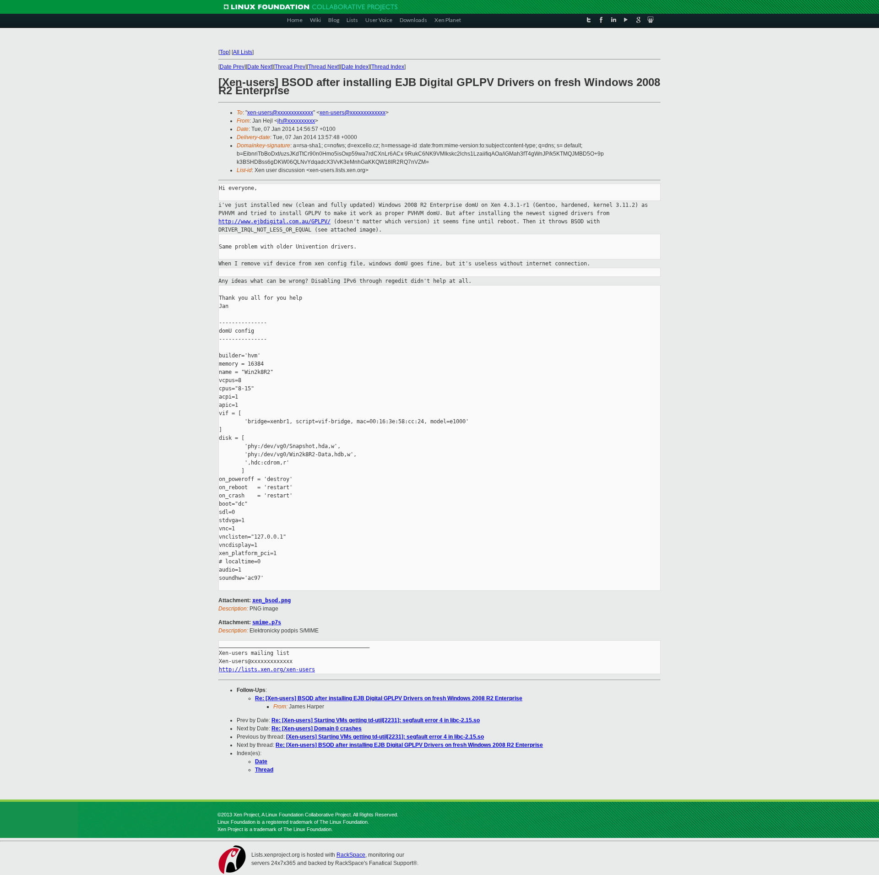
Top (224, 52)
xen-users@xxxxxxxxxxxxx (280, 112)
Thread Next (323, 67)
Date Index (355, 67)
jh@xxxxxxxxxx (296, 121)
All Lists (242, 52)
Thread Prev (290, 67)
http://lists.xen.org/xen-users (267, 669)
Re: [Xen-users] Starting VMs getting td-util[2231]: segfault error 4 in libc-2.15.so (375, 720)
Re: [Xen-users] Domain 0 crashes (316, 728)
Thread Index (387, 67)
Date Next (259, 67)
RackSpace (350, 855)
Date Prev (232, 67)
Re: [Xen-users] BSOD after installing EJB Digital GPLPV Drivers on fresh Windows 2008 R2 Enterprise (388, 698)
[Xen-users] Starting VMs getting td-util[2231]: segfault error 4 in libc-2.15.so (385, 737)
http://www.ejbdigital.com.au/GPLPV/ (274, 221)
